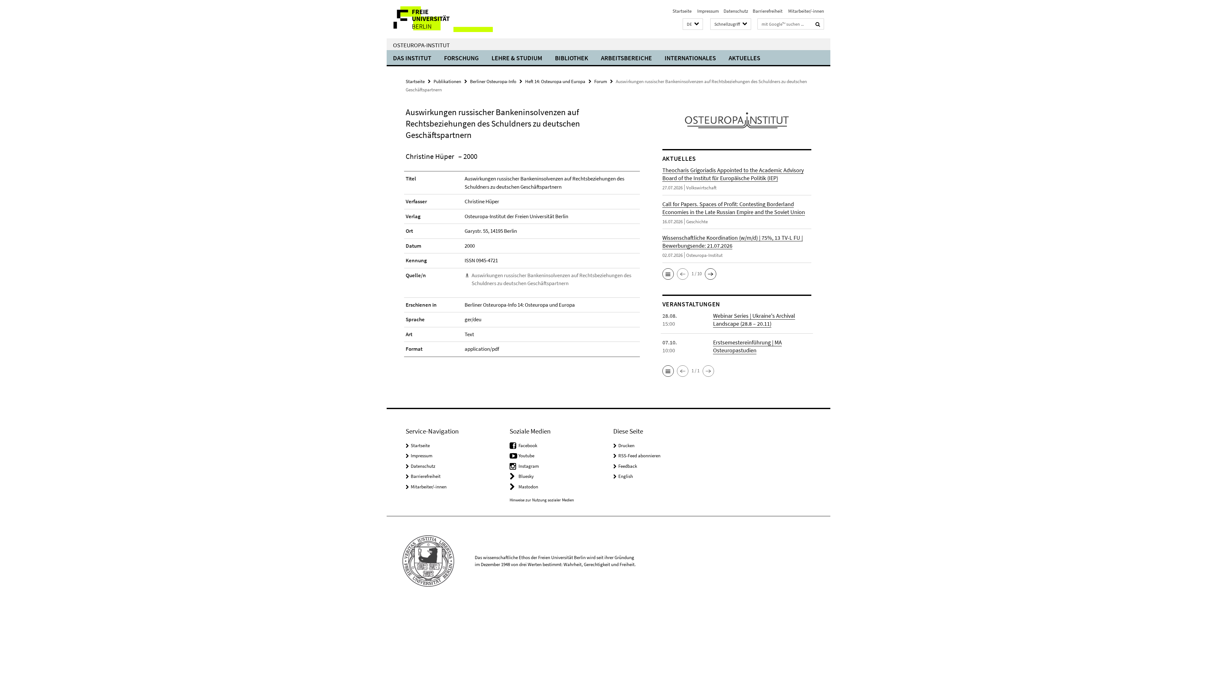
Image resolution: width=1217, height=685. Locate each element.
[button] (693, 24)
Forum (600, 81)
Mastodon (528, 487)
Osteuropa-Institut (421, 45)
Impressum (707, 11)
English (625, 476)
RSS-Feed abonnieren (639, 456)
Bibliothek (571, 58)
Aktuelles (744, 58)
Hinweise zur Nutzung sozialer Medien (542, 500)
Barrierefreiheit (767, 11)
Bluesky (526, 476)
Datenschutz (736, 11)
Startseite (682, 11)
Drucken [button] (626, 445)
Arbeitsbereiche (626, 58)
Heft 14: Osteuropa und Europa (555, 81)
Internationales (690, 58)
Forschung (461, 58)
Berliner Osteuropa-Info (493, 81)
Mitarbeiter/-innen (805, 11)
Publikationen (447, 81)
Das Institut (412, 58)
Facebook (527, 445)
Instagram (528, 466)
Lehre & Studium (517, 58)
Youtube (526, 456)
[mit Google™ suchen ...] (818, 24)
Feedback (627, 466)
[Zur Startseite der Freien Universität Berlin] (440, 19)
